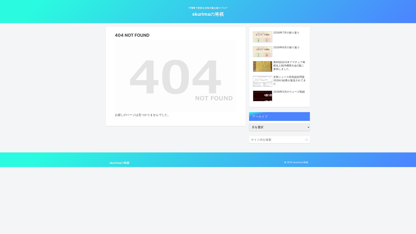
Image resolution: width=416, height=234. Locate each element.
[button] (306, 140)
